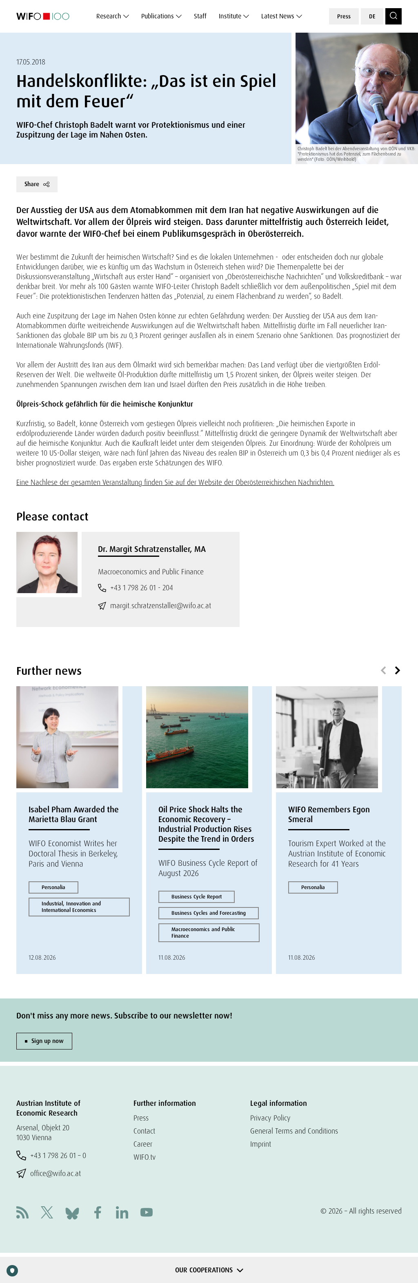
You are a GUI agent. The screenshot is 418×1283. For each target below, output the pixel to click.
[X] (47, 1213)
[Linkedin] (122, 1213)
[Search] (393, 16)
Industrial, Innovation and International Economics (71, 907)
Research (108, 16)
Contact (144, 1131)
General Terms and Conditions (294, 1131)
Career (142, 1144)
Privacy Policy (270, 1118)
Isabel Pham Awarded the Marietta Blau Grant (74, 814)
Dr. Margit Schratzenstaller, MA (152, 549)
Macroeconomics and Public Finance (203, 932)
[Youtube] (146, 1213)
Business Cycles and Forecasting (208, 912)
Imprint (260, 1144)
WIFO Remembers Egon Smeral (329, 814)
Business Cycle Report (196, 896)
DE (372, 16)
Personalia (53, 887)
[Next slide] (398, 670)
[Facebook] (97, 1213)
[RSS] (22, 1213)
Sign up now (47, 1041)
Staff (200, 16)
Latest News (277, 16)
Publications (157, 16)
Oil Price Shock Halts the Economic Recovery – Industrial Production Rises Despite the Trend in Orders (206, 824)
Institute (230, 16)
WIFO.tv (144, 1157)
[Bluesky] (72, 1213)
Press (344, 16)
